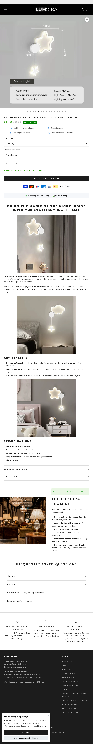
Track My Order (68, 661)
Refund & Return (69, 708)
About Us (66, 669)
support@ (18, 661)
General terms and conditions (74, 700)
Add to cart (46, 178)
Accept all (26, 732)
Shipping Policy (68, 673)
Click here (21, 664)
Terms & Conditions (70, 704)
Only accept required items (26, 738)
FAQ (64, 665)
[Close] (48, 715)
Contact (65, 689)
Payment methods (70, 685)
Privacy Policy (68, 677)
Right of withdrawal (70, 712)
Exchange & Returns (70, 681)
